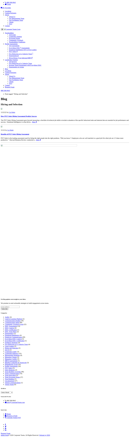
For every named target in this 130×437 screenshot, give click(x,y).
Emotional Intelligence (12, 335)
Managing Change (11, 357)
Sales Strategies (10, 370)
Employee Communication (13, 337)
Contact (7, 26)
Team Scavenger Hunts (12, 377)
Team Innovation (10, 375)
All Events (12, 35)
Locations (8, 11)
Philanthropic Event (11, 364)
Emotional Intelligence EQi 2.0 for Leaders (23, 50)
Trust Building (9, 379)
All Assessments (14, 46)
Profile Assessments (11, 44)
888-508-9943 (11, 2)
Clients (11, 22)
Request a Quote (11, 416)
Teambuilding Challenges (17, 42)
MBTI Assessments (11, 361)
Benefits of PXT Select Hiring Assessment (15, 134)
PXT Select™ (13, 51)
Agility (7, 317)
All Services (13, 61)
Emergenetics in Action (16, 67)
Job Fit (7, 350)
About (7, 15)
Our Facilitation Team (16, 20)
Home (8, 414)
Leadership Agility (11, 352)
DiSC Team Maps (10, 332)
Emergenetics (9, 333)
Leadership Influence (11, 353)
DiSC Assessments (11, 326)
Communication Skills (12, 322)
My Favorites (6, 8)
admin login (4, 435)
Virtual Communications (13, 383)
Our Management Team (16, 18)
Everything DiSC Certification (14, 341)
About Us (12, 17)
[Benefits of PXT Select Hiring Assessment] (1, 127)
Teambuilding (9, 33)
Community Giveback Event (14, 324)
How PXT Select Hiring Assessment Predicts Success (19, 116)
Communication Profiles (12, 321)
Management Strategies (12, 355)
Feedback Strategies (11, 342)
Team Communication (12, 373)
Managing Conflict (11, 359)
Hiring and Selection (11, 348)
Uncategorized (9, 381)
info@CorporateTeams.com (15, 402)
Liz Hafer (12, 112)
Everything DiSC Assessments (19, 48)
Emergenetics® (14, 56)
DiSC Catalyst (9, 328)
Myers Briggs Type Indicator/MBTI (21, 58)
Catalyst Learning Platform (13, 319)
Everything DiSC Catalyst (13, 339)
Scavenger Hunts (14, 38)
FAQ (10, 24)
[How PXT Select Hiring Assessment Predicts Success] (1, 109)
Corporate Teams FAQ (13, 417)
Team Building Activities (13, 372)
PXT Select (8, 368)
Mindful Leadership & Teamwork (16, 362)
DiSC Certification (11, 330)
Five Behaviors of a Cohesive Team (21, 54)
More (34, 122)
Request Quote (9, 87)
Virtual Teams (9, 384)
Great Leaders (9, 346)
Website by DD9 (44, 435)
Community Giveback (16, 40)
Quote (8, 4)
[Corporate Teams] (12, 29)
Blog (6, 69)
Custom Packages (10, 13)
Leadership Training (15, 36)
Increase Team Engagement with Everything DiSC (25, 65)
